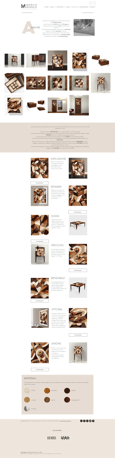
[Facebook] (84, 421)
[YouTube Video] (90, 421)
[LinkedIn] (81, 421)
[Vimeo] (93, 421)
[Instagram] (87, 421)
